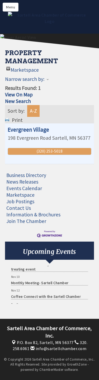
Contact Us (18, 208)
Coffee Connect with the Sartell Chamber (46, 295)
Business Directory (26, 175)
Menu (10, 7)
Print (17, 120)
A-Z (33, 111)
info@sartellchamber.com (60, 348)
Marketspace (25, 68)
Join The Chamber (26, 221)
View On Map (19, 94)
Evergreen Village (28, 129)
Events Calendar (24, 188)
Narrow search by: (24, 79)
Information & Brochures (33, 214)
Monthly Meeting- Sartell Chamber (40, 282)
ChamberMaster (51, 369)
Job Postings (20, 201)
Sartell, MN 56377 (45, 342)
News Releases (22, 182)
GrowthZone (77, 364)
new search (18, 101)
